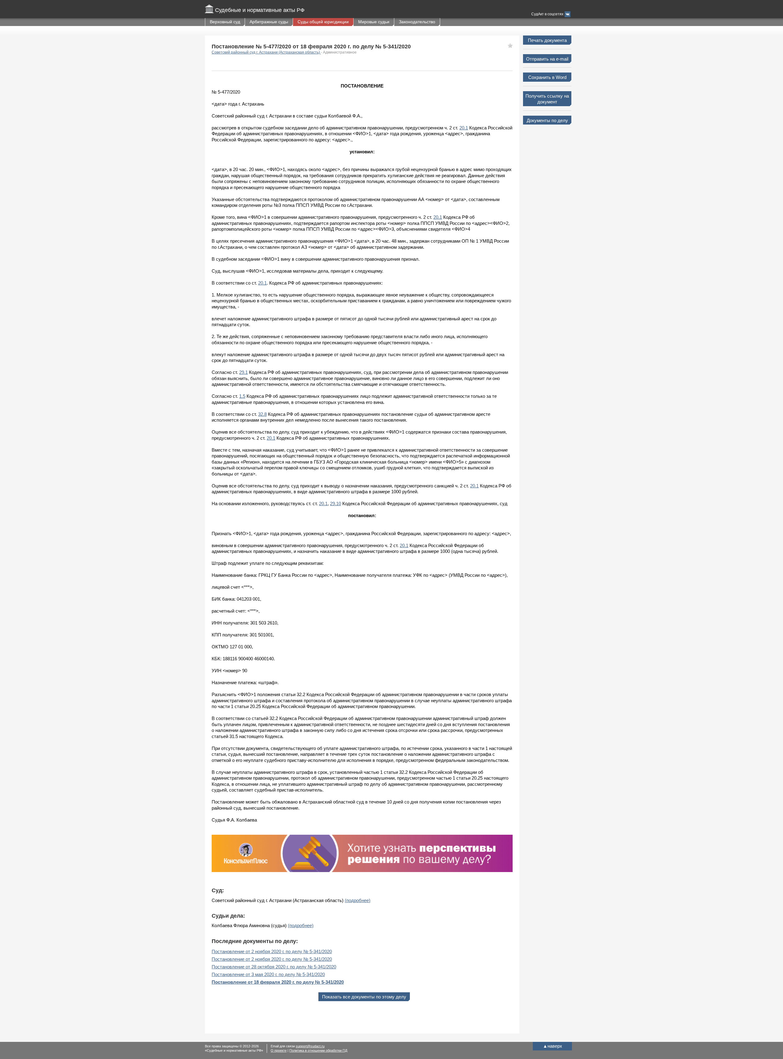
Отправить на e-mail (547, 59)
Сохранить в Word (547, 77)
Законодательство (417, 21)
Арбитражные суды (269, 21)
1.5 (242, 396)
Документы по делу (547, 120)
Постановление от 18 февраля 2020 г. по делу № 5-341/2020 (278, 982)
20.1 (463, 127)
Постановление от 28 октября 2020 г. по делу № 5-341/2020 (274, 966)
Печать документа (547, 40)
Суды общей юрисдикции (323, 21)
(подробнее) (357, 900)
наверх (552, 1046)
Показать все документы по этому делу (364, 996)
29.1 (243, 372)
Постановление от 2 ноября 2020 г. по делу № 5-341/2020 (272, 951)
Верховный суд (225, 21)
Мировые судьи (373, 21)
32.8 (262, 414)
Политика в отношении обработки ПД (318, 1050)
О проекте (279, 1050)
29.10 (335, 503)
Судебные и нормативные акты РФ (260, 10)
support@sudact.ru (310, 1046)
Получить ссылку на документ (547, 99)
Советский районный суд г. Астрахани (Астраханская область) (266, 52)
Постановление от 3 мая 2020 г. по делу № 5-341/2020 (268, 974)
